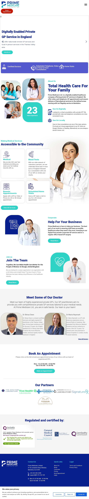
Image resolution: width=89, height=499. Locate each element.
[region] (44, 493)
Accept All (81, 494)
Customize (59, 494)
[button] (2, 41)
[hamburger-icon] (86, 4)
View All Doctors (83, 339)
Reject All (70, 494)
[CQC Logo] (9, 429)
